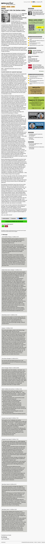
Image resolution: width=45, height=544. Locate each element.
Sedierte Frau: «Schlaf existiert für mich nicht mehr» (36, 138)
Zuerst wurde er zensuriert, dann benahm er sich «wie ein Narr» (36, 76)
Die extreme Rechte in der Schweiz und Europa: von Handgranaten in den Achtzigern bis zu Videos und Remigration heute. (34, 60)
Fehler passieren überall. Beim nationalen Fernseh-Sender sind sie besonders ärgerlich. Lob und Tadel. (38, 68)
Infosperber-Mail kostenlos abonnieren (28, 542)
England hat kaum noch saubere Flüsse (36, 45)
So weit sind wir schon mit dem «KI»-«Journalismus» (34, 43)
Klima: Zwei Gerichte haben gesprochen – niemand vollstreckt (36, 81)
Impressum (43, 542)
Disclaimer (39, 542)
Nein (6, 226)
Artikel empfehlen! (6, 218)
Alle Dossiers (41, 71)
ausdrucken (14, 218)
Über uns (8, 6)
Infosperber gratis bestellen (36, 6)
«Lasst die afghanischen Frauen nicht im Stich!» (36, 83)
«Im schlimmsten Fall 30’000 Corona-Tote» (35, 79)
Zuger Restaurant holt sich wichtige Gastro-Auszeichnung (36, 147)
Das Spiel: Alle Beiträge (37, 50)
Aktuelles (3, 6)
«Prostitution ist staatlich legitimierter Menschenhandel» (35, 135)
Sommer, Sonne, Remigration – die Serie (33, 57)
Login (36, 1)
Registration (39, 1)
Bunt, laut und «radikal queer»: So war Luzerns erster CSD (35, 144)
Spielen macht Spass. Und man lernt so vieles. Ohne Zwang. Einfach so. (38, 52)
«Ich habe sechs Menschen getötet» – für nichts (36, 39)
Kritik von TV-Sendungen (37, 65)
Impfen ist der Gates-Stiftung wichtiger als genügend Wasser (36, 41)
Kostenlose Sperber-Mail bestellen (14, 221)
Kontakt (35, 542)
